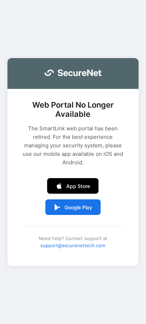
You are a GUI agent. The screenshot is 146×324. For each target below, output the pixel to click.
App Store (78, 186)
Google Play (78, 207)
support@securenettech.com (72, 245)
